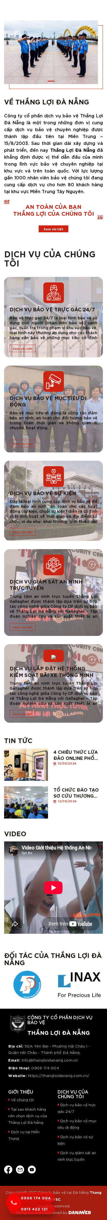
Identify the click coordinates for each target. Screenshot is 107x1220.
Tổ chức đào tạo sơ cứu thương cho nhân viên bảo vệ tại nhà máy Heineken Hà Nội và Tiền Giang (76, 792)
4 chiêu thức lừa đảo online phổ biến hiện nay (76, 755)
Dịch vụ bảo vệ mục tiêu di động (48, 401)
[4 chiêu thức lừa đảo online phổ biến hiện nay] (26, 763)
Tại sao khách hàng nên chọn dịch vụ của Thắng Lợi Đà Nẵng (27, 1116)
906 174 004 (46, 1067)
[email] (20, 1169)
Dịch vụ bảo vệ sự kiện (43, 493)
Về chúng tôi (22, 1099)
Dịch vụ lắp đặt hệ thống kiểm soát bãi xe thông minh (51, 671)
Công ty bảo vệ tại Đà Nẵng (63, 1192)
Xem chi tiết (53, 229)
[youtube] (32, 1169)
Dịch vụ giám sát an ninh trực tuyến (46, 584)
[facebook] (8, 1169)
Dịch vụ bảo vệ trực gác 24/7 (52, 309)
